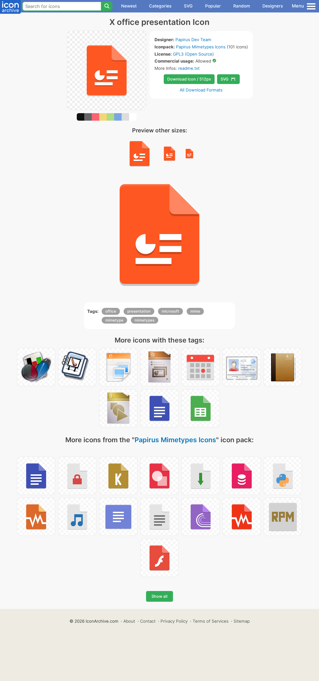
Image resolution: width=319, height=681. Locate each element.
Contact (148, 621)
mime (195, 311)
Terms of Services (211, 621)
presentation (139, 311)
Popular (213, 5)
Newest (129, 5)
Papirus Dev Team (193, 39)
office (110, 311)
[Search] (106, 6)
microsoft (170, 311)
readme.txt (189, 68)
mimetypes (145, 320)
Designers (272, 5)
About (129, 621)
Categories (160, 5)
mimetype (114, 320)
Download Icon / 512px (189, 79)
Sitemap (242, 621)
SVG (188, 5)
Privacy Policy (174, 621)
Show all (159, 596)
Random (241, 5)
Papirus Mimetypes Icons (201, 46)
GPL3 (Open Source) (193, 54)
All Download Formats (201, 89)
